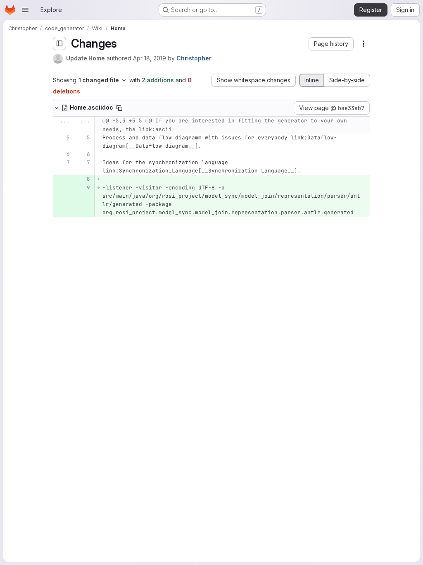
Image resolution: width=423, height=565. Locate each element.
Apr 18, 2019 (149, 58)
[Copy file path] (119, 108)
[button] (331, 43)
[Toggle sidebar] (59, 43)
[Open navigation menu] (25, 10)
